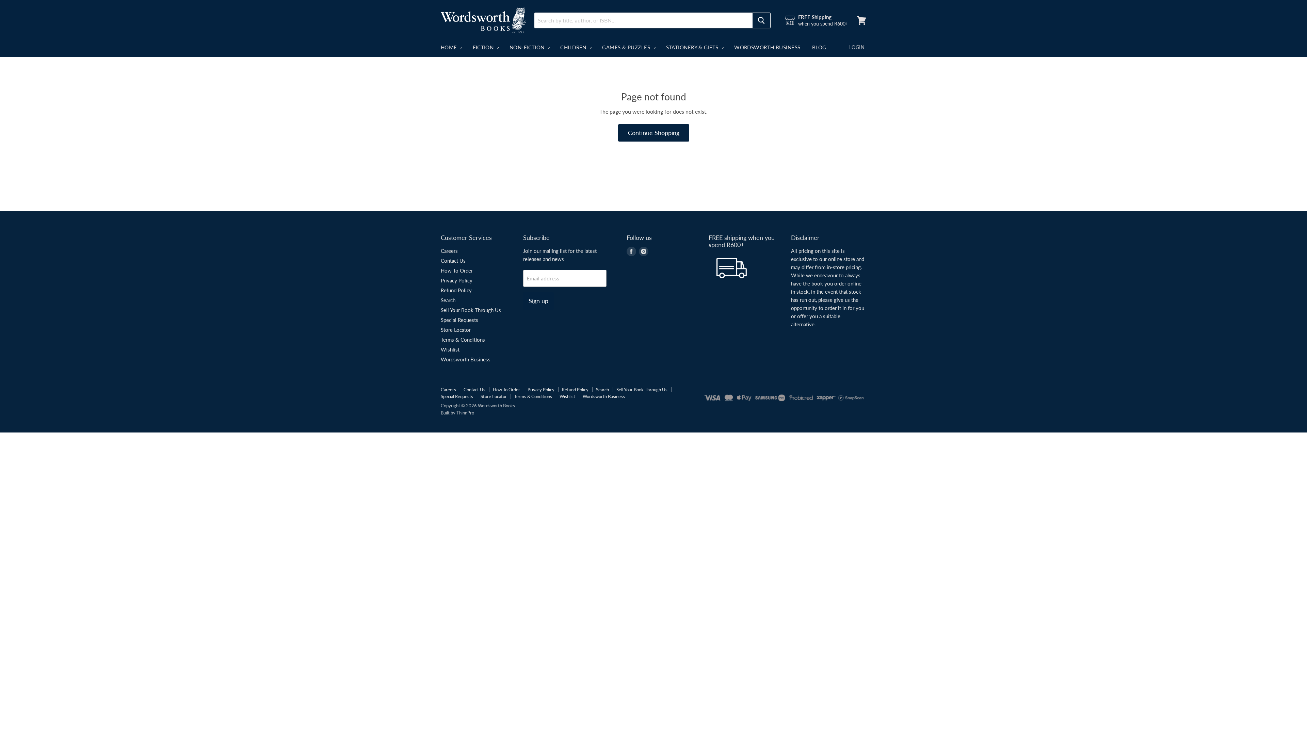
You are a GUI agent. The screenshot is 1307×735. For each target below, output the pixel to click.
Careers (449, 251)
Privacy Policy (456, 280)
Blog (819, 47)
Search (448, 300)
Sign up (538, 301)
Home (449, 47)
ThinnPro (465, 412)
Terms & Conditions (463, 340)
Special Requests (459, 320)
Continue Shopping (653, 132)
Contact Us (453, 261)
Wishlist (450, 349)
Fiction (484, 47)
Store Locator (456, 330)
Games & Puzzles (626, 47)
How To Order (457, 270)
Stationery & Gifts (693, 47)
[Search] (761, 20)
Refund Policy (456, 290)
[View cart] (861, 20)
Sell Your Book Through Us (471, 310)
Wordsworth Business (767, 47)
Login (857, 47)
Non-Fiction (528, 47)
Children (574, 47)
